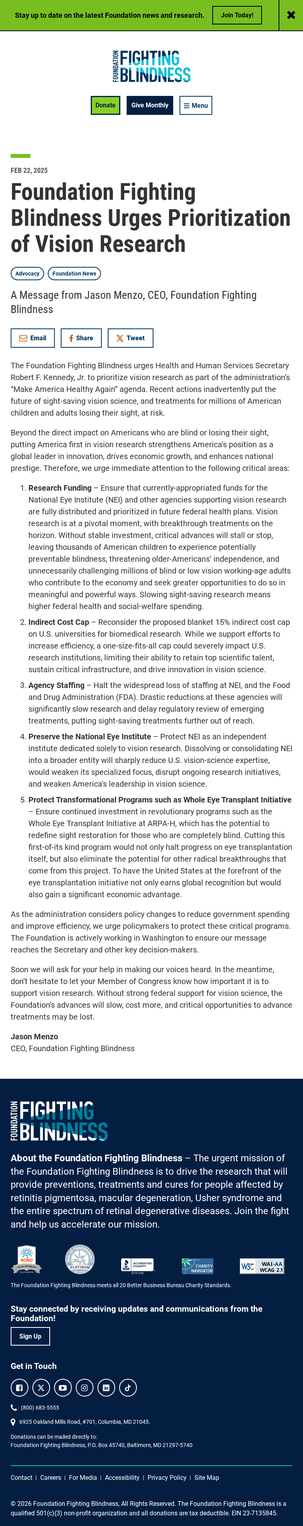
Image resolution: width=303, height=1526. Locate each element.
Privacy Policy (167, 1477)
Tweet (136, 338)
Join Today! (237, 15)
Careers (50, 1477)
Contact (21, 1477)
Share (85, 339)
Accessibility (122, 1477)
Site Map (207, 1477)
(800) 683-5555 (40, 1407)
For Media (83, 1477)
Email (38, 338)
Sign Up (30, 1336)
